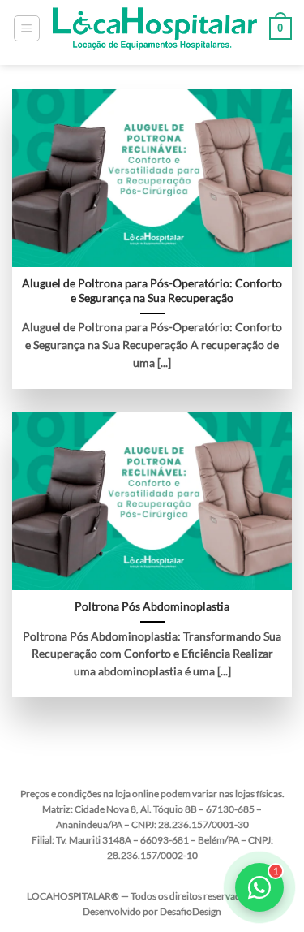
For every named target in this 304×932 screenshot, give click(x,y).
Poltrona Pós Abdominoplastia (152, 606)
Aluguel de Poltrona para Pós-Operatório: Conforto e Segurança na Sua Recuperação (152, 290)
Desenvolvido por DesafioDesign (152, 911)
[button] (27, 28)
